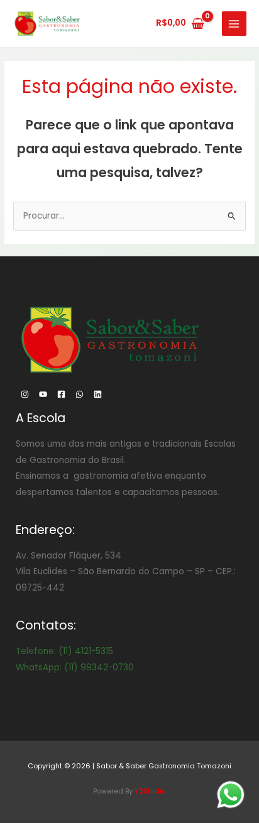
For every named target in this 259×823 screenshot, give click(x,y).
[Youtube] (43, 394)
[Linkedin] (98, 394)
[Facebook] (61, 394)
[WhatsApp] (79, 394)
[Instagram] (25, 394)
